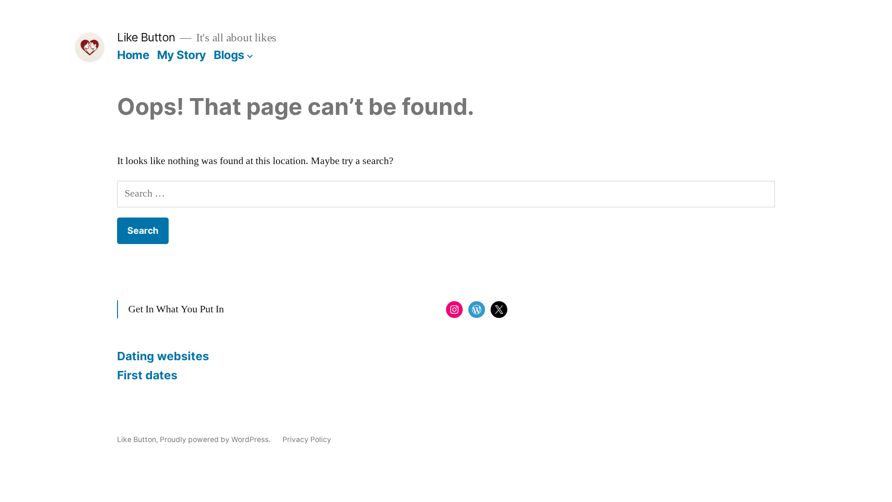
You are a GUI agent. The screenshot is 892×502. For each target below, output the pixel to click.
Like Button (146, 37)
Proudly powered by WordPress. (216, 439)
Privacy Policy (306, 439)
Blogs (229, 55)
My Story (181, 55)
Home (133, 55)
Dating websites (163, 356)
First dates (147, 375)
